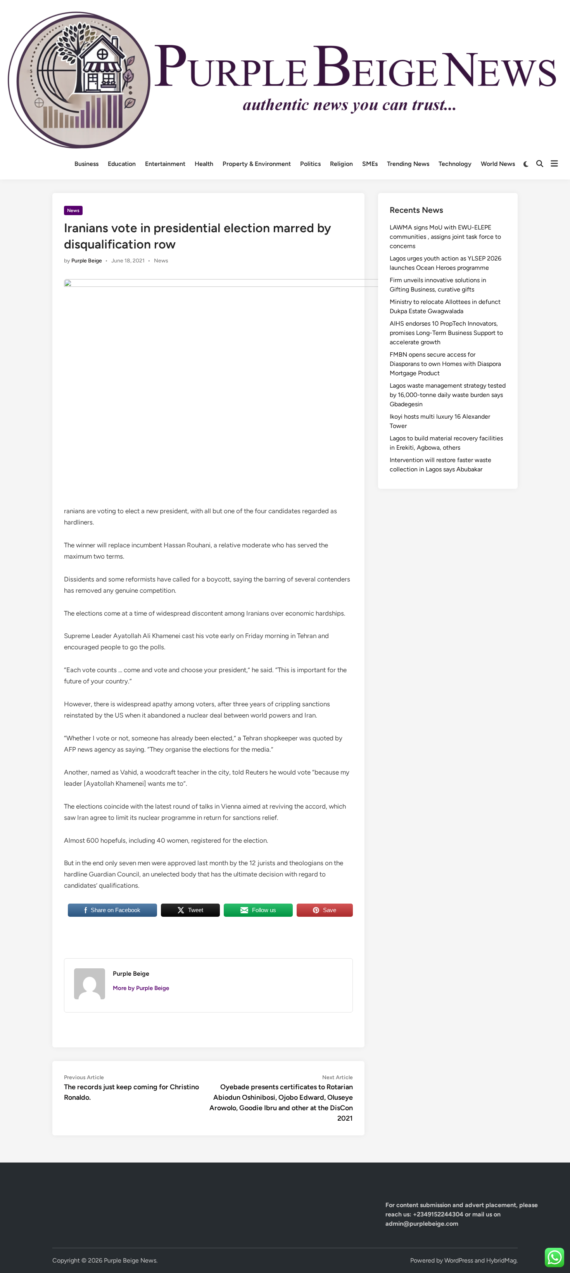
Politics (310, 163)
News (73, 210)
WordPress (458, 1260)
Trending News (408, 163)
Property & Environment (257, 163)
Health (204, 163)
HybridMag (501, 1260)
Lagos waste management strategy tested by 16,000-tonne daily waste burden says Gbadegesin (448, 395)
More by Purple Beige (141, 988)
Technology (455, 163)
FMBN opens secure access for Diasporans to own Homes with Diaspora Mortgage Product (445, 364)
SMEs (370, 163)
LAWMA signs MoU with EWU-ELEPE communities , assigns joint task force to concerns (445, 237)
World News (498, 163)
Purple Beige (86, 260)
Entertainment (165, 163)
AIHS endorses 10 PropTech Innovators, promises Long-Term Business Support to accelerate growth (446, 333)
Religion (341, 163)
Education (122, 163)
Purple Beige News (130, 1260)
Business (86, 163)
